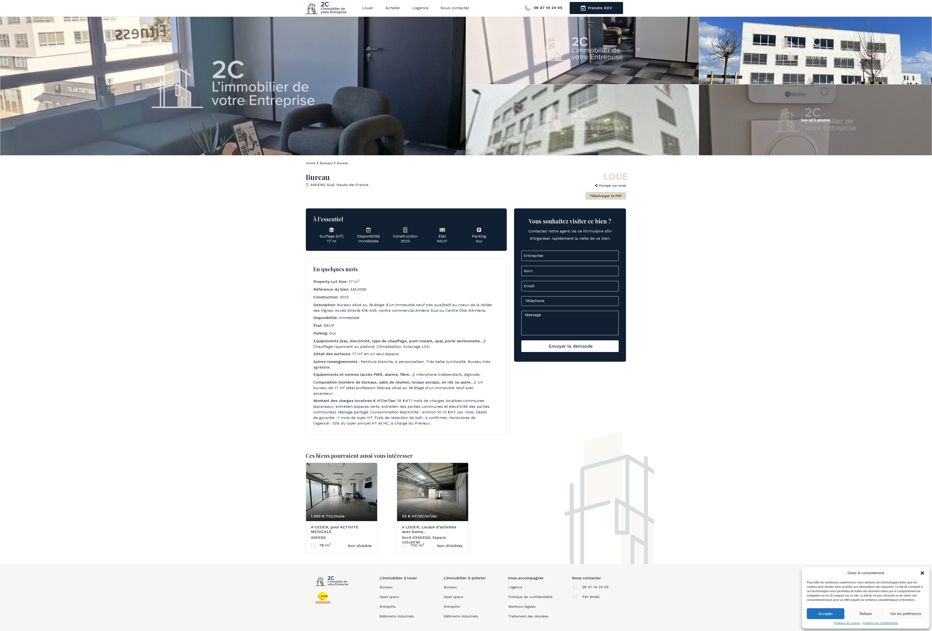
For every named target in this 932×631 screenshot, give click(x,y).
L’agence (420, 8)
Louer (367, 8)
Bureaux (326, 163)
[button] (922, 573)
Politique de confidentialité (880, 623)
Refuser (865, 614)
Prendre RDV (599, 8)
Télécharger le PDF (606, 196)
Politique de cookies (847, 623)
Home (311, 163)
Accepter (825, 614)
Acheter (392, 8)
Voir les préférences (906, 614)
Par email (590, 597)
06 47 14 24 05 (547, 7)
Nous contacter (455, 8)
